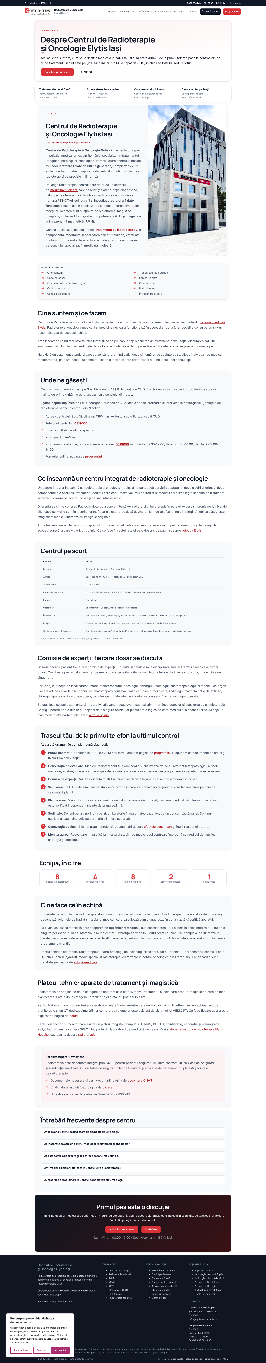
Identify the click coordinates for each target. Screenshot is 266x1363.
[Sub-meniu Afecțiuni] (151, 11)
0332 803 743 (194, 3)
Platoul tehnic (147, 288)
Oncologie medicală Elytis (209, 1274)
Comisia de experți (58, 293)
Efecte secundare (161, 1290)
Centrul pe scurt (57, 288)
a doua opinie (99, 715)
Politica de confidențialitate (170, 1359)
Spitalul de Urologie (205, 1286)
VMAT (112, 1282)
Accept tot (60, 1350)
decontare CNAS (140, 1080)
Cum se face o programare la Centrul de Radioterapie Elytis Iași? (83, 1180)
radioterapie (87, 1034)
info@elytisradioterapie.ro (228, 3)
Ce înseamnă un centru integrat (66, 283)
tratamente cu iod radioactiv (116, 230)
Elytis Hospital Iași (204, 1270)
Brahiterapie (115, 1294)
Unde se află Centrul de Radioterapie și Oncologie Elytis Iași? (81, 1132)
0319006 (86, 72)
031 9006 (208, 3)
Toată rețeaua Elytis (205, 1294)
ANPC (225, 1359)
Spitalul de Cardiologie (207, 1282)
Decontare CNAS (161, 1278)
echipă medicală (85, 962)
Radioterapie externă (120, 1274)
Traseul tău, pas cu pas (153, 272)
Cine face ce (147, 283)
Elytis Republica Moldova (208, 1290)
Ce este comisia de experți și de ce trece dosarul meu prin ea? (81, 1156)
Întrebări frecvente (150, 293)
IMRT (111, 1278)
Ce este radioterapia (119, 1270)
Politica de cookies (193, 1359)
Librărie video (159, 1297)
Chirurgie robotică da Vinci (209, 1278)
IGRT (111, 1286)
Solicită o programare (57, 72)
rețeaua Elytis (192, 530)
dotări (73, 1016)
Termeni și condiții (212, 1359)
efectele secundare (158, 827)
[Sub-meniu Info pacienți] (170, 11)
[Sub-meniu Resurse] (184, 11)
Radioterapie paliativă (120, 1297)
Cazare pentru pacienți (164, 1282)
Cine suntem (55, 272)
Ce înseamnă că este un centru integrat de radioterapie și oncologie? (87, 1144)
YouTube (67, 1301)
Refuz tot (41, 1350)
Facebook (43, 1301)
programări (162, 753)
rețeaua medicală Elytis (50, 1283)
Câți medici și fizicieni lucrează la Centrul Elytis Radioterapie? (82, 1168)
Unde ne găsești (57, 277)
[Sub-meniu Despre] (116, 11)
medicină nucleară (64, 190)
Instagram (55, 1301)
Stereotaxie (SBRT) (119, 1290)
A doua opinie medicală (164, 1286)
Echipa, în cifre (148, 277)
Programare (232, 11)
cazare (107, 1087)
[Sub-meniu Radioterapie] (136, 11)
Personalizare (21, 1350)
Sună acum (212, 11)
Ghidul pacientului (161, 1274)
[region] (40, 1335)
